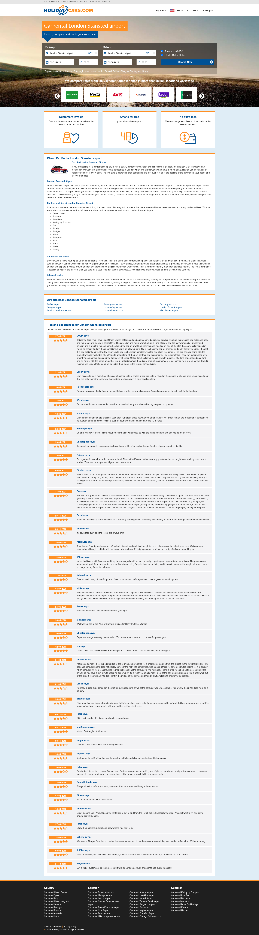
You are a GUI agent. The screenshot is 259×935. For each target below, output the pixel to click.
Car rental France (52, 910)
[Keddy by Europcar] (163, 94)
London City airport (113, 307)
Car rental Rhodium (180, 898)
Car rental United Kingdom (56, 901)
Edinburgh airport (168, 304)
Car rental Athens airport (141, 892)
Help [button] (208, 10)
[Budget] (140, 94)
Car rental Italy (51, 898)
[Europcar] (72, 94)
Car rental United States (55, 892)
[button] (176, 10)
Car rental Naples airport (141, 910)
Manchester (90, 71)
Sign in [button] (160, 10)
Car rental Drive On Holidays (184, 904)
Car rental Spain (52, 895)
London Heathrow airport (59, 310)
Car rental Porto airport (99, 913)
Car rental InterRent (180, 895)
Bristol (145, 71)
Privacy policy (70, 927)
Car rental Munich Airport (141, 898)
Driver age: (172, 51)
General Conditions (53, 927)
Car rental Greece (52, 904)
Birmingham (135, 71)
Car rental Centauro (180, 901)
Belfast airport (53, 304)
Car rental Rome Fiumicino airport (104, 907)
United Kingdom (69, 2)
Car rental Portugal (53, 907)
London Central (104, 71)
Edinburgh (78, 71)
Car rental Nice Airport (98, 910)
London (82, 2)
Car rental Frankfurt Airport (142, 913)
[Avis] (118, 94)
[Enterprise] (186, 94)
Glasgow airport (54, 307)
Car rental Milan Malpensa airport (104, 916)
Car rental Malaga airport (100, 895)
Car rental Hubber (179, 910)
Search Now (195, 62)
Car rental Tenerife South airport (145, 901)
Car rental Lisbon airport (99, 898)
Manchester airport (169, 310)
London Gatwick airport (171, 307)
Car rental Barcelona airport (101, 892)
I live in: (174, 54)
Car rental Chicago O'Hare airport (145, 916)
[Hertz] (95, 94)
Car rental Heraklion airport (142, 895)
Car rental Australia (53, 913)
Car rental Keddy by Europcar (185, 892)
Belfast (116, 71)
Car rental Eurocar (180, 907)
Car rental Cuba (51, 916)
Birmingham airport (113, 304)
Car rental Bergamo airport (142, 904)
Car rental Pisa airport (140, 907)
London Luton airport (114, 310)
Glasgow (125, 71)
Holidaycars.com (59, 930)
